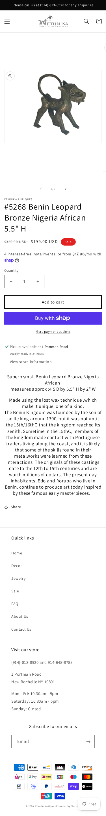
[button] (7, 21)
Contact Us (21, 629)
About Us (19, 616)
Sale (15, 591)
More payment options (53, 331)
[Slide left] (40, 189)
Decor (16, 565)
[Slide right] (65, 189)
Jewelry (18, 578)
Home (16, 553)
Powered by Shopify (68, 806)
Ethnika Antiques (45, 806)
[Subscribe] (88, 741)
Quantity (11, 270)
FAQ (14, 603)
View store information (31, 361)
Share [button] (16, 506)
